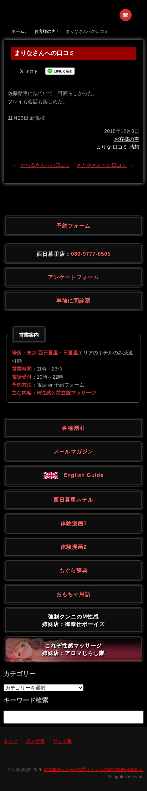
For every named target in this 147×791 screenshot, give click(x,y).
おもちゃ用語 (73, 594)
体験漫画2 (74, 547)
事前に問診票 (73, 301)
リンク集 (62, 741)
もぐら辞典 (73, 570)
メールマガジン (73, 451)
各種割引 (73, 428)
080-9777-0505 (91, 254)
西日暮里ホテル (73, 500)
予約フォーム (73, 226)
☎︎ (125, 14)
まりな (103, 147)
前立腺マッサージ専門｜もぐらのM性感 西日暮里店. (93, 769)
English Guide (80, 475)
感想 (134, 147)
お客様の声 (126, 139)
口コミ (120, 147)
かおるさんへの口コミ (45, 165)
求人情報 (35, 741)
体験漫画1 (74, 523)
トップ (10, 741)
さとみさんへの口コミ (102, 165)
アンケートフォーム (73, 277)
